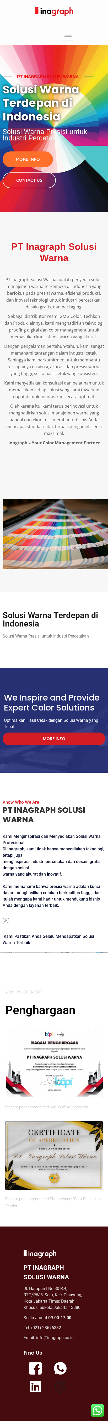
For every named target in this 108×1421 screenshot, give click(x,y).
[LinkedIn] (35, 1388)
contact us (29, 180)
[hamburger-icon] (68, 36)
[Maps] (60, 1388)
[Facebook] (35, 1370)
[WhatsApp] (60, 1370)
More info (28, 159)
